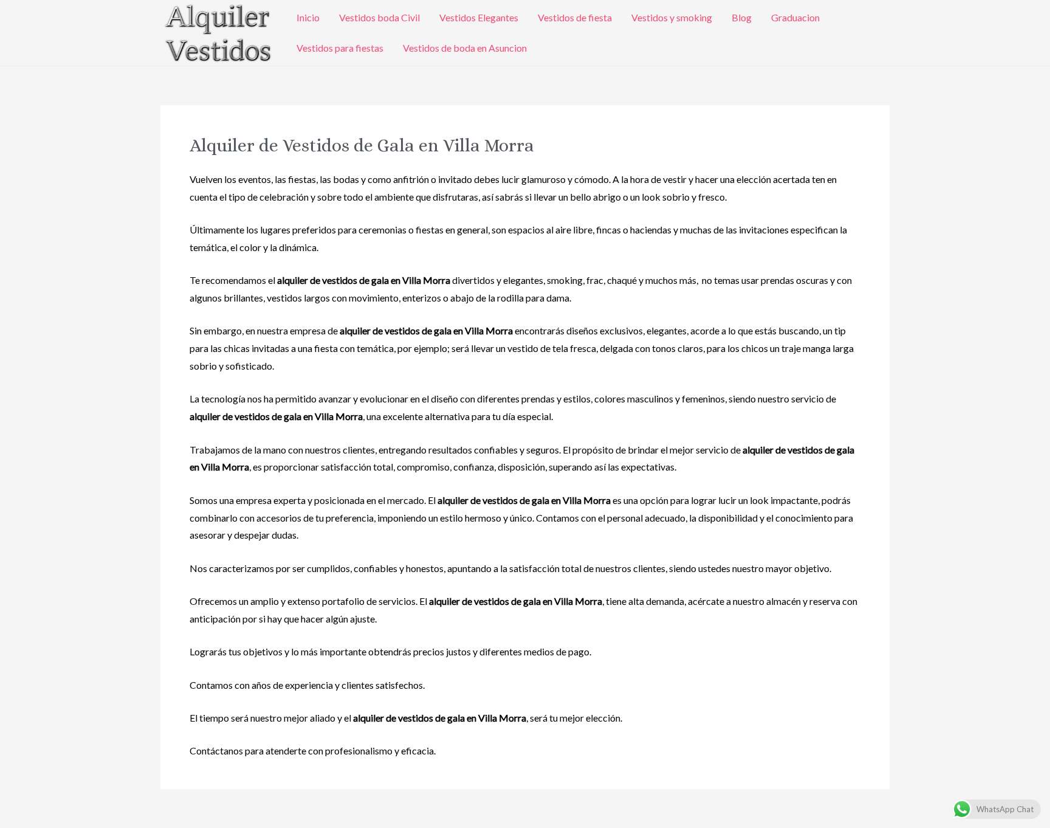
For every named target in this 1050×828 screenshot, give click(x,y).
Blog (742, 17)
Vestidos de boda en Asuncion (465, 47)
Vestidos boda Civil (379, 17)
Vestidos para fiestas (340, 47)
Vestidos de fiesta (575, 17)
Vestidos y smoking (671, 17)
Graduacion (795, 17)
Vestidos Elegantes (478, 17)
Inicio (308, 17)
